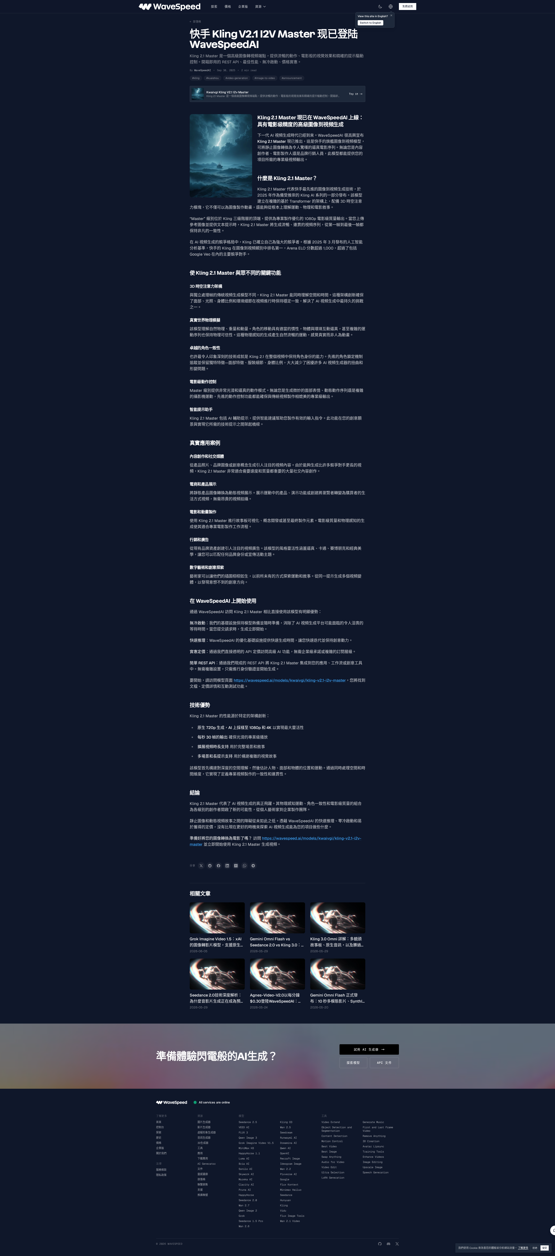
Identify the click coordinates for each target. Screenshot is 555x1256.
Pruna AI (245, 1190)
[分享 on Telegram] (253, 865)
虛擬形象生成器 (207, 1132)
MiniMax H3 (246, 1148)
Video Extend (331, 1122)
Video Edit (329, 1167)
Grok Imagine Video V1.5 (256, 1143)
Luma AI (244, 1158)
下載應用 (203, 1158)
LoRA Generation (333, 1177)
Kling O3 (286, 1122)
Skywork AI (246, 1174)
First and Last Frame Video (378, 1129)
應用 (200, 1153)
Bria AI (244, 1164)
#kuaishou (212, 78)
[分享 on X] (201, 865)
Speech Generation (375, 1172)
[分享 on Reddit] (209, 865)
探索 (214, 6)
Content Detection (334, 1136)
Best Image (329, 1151)
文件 (200, 1169)
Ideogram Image (290, 1164)
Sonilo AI (245, 1169)
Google (284, 1179)
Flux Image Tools (292, 1216)
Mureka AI (245, 1179)
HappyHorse (246, 1195)
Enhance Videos (373, 1157)
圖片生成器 (204, 1122)
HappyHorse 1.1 (249, 1153)
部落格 (201, 1179)
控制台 (160, 1127)
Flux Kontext (289, 1184)
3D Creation (371, 1141)
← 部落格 (195, 21)
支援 (200, 1190)
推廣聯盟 (203, 1195)
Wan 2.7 (244, 1205)
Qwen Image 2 (248, 1210)
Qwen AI (285, 1148)
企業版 (243, 6)
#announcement (292, 78)
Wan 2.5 (285, 1127)
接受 (544, 1247)
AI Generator (207, 1164)
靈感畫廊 (203, 1174)
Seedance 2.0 (248, 1200)
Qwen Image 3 (248, 1137)
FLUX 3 (243, 1132)
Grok (242, 1216)
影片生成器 (204, 1127)
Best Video (329, 1146)
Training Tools (373, 1151)
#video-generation (237, 78)
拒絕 (534, 1247)
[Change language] (391, 6)
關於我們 (161, 1153)
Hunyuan (285, 1200)
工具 (200, 1148)
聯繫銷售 (203, 1184)
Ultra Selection (333, 1172)
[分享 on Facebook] (218, 865)
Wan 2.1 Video (290, 1221)
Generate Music (373, 1122)
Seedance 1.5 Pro (251, 1221)
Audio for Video (333, 1162)
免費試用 (407, 6)
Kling (284, 1205)
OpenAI (284, 1153)
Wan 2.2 (285, 1169)
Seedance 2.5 (248, 1122)
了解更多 (523, 1248)
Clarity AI (246, 1184)
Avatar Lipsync (373, 1146)
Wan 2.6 (244, 1226)
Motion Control (332, 1141)
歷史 (158, 1137)
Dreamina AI (288, 1143)
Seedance (286, 1195)
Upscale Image (372, 1167)
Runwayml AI (288, 1137)
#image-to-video (265, 78)
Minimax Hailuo (290, 1190)
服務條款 (161, 1170)
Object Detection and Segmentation (337, 1129)
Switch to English (370, 23)
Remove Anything (374, 1136)
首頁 (158, 1122)
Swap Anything (331, 1157)
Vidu (283, 1210)
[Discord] (388, 1244)
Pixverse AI (288, 1174)
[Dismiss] (391, 15)
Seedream (286, 1132)
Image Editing (372, 1162)
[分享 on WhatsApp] (244, 865)
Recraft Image (290, 1158)
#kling (195, 78)
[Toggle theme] (380, 6)
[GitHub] (380, 1244)
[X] (397, 1244)
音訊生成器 (204, 1137)
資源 (258, 6)
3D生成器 (203, 1143)
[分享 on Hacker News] (235, 865)
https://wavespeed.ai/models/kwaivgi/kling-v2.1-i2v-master (290, 680)
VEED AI (244, 1127)
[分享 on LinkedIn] (227, 865)
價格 (228, 6)
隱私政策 (161, 1175)
